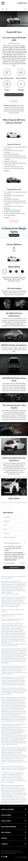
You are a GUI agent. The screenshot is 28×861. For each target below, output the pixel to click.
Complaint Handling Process (9, 853)
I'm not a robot (10, 563)
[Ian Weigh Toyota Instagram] (4, 856)
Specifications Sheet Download (14, 94)
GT (14, 248)
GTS (14, 251)
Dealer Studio (24, 857)
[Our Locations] (6, 9)
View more (6, 170)
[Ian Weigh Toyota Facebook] (2, 856)
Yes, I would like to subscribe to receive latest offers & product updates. (13, 548)
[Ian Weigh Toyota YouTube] (6, 856)
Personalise (14, 101)
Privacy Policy (15, 852)
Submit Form (14, 567)
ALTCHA (22, 563)
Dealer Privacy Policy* (10, 559)
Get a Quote (14, 221)
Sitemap (10, 852)
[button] (25, 9)
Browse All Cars (14, 235)
